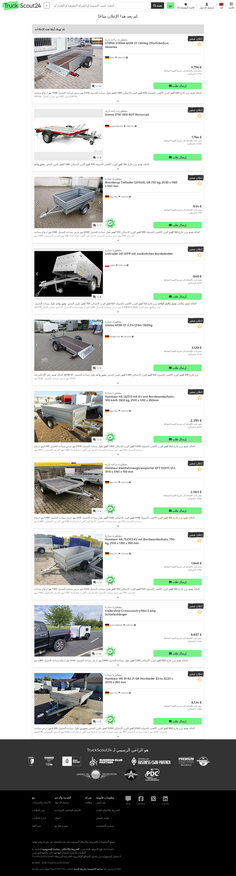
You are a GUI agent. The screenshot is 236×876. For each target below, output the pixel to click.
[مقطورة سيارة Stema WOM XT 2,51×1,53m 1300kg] (68, 345)
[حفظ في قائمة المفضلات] (199, 44)
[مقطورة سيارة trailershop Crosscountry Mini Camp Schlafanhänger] (68, 630)
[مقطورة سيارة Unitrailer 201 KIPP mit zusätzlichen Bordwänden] (68, 274)
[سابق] (37, 63)
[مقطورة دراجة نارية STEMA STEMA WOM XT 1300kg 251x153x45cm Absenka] (68, 63)
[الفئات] (47, 5)
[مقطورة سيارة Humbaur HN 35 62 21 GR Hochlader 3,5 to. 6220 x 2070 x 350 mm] (68, 698)
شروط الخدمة (80, 869)
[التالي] (99, 63)
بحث (159, 5)
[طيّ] (118, 101)
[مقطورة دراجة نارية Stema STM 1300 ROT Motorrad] (68, 134)
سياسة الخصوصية (95, 869)
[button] (231, 5)
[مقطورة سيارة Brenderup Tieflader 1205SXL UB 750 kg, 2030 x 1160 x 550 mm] (68, 202)
